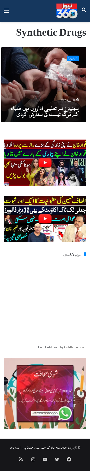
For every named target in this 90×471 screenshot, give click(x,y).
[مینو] (6, 12)
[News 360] (67, 10)
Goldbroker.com (75, 347)
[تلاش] (83, 12)
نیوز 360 (14, 447)
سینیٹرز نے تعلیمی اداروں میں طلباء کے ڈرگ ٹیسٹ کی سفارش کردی (45, 111)
